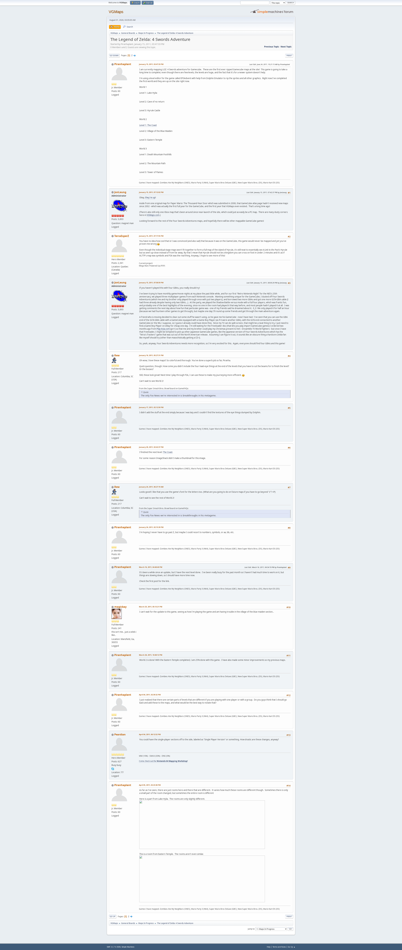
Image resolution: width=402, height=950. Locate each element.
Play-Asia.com (163, 328)
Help (269, 947)
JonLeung (120, 192)
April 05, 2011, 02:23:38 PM (150, 785)
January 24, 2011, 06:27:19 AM (151, 487)
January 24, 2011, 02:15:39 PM (151, 527)
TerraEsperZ (121, 236)
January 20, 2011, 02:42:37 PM (151, 447)
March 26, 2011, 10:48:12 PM (150, 655)
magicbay (120, 606)
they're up (150, 197)
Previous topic (271, 46)
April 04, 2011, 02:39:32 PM (150, 694)
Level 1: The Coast (148, 125)
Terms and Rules (279, 947)
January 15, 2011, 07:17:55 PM (151, 236)
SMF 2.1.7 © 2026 (114, 947)
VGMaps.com (153, 215)
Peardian (120, 734)
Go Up (112, 916)
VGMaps (116, 12)
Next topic (286, 46)
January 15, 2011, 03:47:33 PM (151, 64)
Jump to (251, 928)
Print (289, 55)
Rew (117, 355)
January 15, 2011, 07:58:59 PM (151, 282)
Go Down (114, 55)
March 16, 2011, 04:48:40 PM (150, 567)
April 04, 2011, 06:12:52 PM (150, 734)
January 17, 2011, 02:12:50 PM (151, 407)
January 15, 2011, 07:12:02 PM (151, 192)
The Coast (167, 452)
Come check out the (163, 761)
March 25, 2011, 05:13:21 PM (150, 606)
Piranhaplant (122, 64)
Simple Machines (128, 947)
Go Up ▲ (291, 947)
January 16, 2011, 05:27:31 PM (151, 355)
